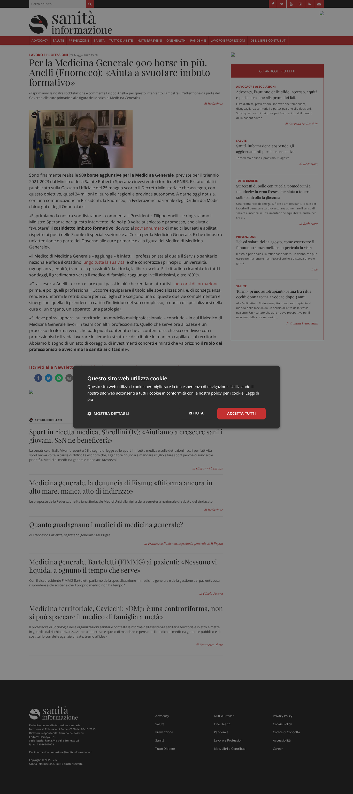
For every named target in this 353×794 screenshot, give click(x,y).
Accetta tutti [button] (241, 413)
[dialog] (176, 397)
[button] (108, 414)
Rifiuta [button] (196, 413)
